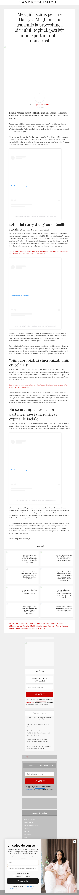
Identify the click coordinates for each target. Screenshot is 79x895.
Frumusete (27, 834)
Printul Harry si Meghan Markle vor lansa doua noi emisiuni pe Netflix (29, 591)
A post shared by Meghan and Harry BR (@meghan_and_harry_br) (35, 216)
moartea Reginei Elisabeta (58, 626)
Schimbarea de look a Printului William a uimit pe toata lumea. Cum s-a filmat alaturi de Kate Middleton (29, 575)
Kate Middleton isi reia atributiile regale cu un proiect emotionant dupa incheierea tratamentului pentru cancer (29, 558)
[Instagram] (24, 800)
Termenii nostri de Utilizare (28, 889)
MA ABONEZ (39, 694)
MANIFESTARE (28, 822)
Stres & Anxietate (29, 819)
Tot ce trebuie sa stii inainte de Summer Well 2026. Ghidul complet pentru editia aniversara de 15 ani (39, 733)
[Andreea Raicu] (37, 2)
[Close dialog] (74, 841)
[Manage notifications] (74, 890)
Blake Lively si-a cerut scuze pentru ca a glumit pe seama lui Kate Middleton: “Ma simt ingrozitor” (29, 610)
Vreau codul (23, 881)
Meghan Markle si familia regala (35, 626)
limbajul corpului (43, 623)
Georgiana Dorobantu (41, 105)
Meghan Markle (16, 626)
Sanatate (27, 828)
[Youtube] (24, 806)
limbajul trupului (57, 623)
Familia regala (15, 623)
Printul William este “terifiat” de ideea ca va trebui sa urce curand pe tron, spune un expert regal (64, 593)
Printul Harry (15, 628)
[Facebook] (24, 803)
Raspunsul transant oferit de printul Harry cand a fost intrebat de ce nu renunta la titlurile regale (64, 557)
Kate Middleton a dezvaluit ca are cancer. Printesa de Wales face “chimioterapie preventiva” (64, 609)
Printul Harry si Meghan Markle (33, 628)
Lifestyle (26, 831)
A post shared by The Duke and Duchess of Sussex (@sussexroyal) (35, 326)
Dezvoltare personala (31, 825)
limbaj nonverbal (28, 623)
